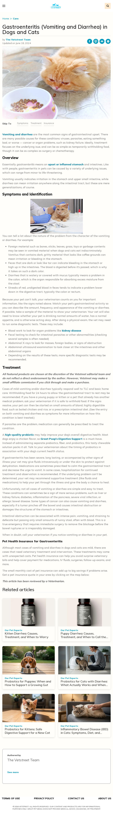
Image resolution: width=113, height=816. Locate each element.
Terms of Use (11, 798)
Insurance (49, 123)
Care (16, 18)
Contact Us (76, 798)
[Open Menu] (4, 6)
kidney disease (71, 330)
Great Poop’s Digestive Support (61, 439)
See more (13, 772)
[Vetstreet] (55, 6)
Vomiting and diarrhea (17, 134)
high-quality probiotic (19, 434)
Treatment (36, 123)
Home (6, 18)
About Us (104, 798)
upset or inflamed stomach (66, 164)
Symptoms (22, 123)
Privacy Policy (44, 798)
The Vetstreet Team (18, 39)
